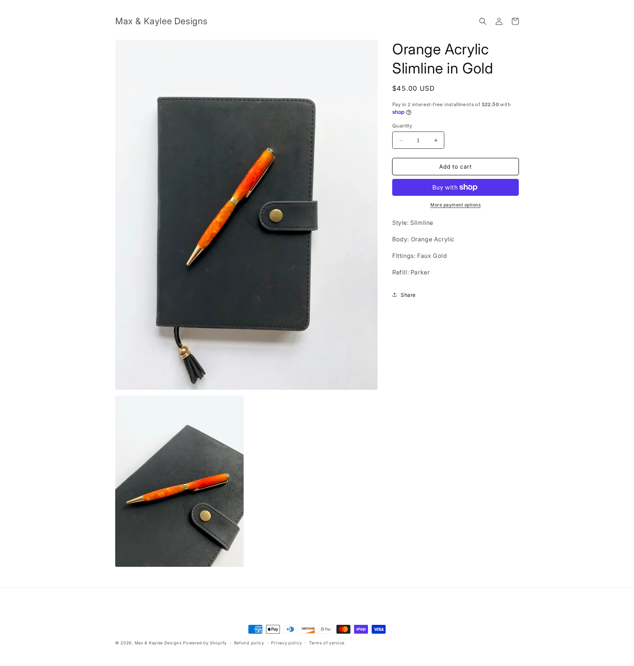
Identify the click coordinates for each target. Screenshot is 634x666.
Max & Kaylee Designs (158, 642)
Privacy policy (286, 642)
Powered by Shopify (205, 642)
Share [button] (408, 295)
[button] (483, 21)
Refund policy (249, 642)
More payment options (455, 205)
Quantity (402, 126)
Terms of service (327, 642)
